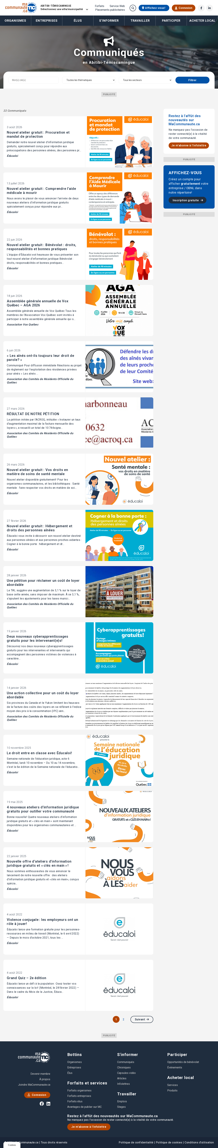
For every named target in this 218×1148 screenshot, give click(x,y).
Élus (78, 20)
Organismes (15, 20)
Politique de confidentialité (136, 1142)
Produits (172, 1090)
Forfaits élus (74, 1101)
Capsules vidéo (126, 1073)
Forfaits (99, 6)
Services (172, 1085)
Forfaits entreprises (79, 1096)
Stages (121, 1106)
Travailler (126, 1094)
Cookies (12, 1145)
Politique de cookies (169, 1142)
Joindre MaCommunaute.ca (34, 1084)
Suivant (140, 1019)
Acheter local (180, 1077)
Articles (121, 1078)
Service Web (117, 6)
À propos (44, 1079)
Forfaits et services (87, 1083)
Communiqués (125, 1062)
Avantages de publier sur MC (84, 1106)
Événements (174, 1067)
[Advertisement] (189, 268)
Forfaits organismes (79, 1090)
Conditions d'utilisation (199, 1142)
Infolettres (123, 1083)
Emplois (122, 1101)
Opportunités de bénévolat (183, 1062)
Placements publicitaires (110, 10)
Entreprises (47, 20)
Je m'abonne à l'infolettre (188, 145)
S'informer (127, 1054)
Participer (177, 1054)
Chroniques (124, 1067)
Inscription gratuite (186, 200)
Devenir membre (40, 1073)
